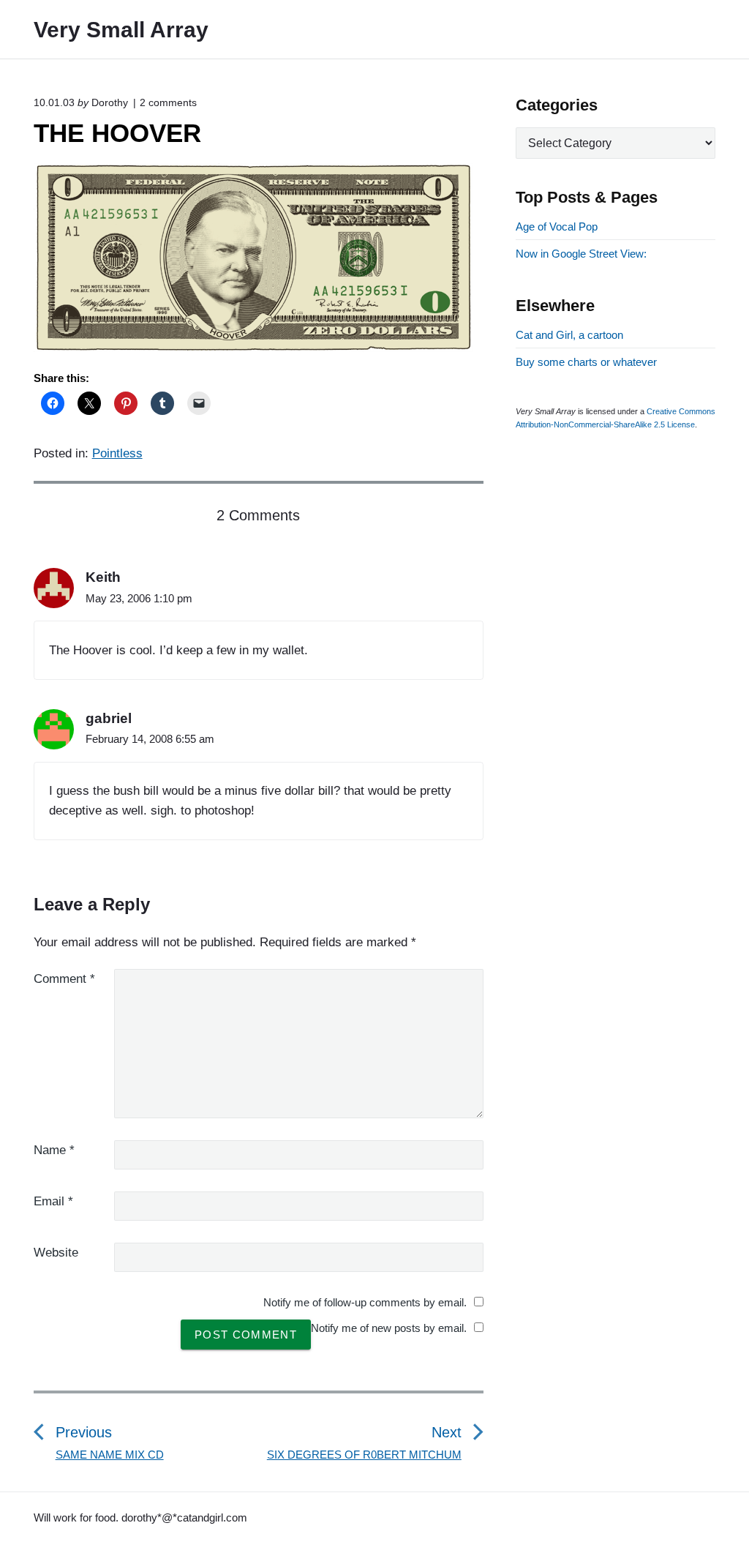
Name (54, 1150)
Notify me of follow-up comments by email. (365, 1302)
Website (56, 1253)
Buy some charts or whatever (586, 362)
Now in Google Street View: (581, 253)
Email (53, 1201)
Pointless (117, 453)
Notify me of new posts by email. (389, 1328)
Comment (64, 979)
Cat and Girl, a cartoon (569, 335)
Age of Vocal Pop (557, 226)
